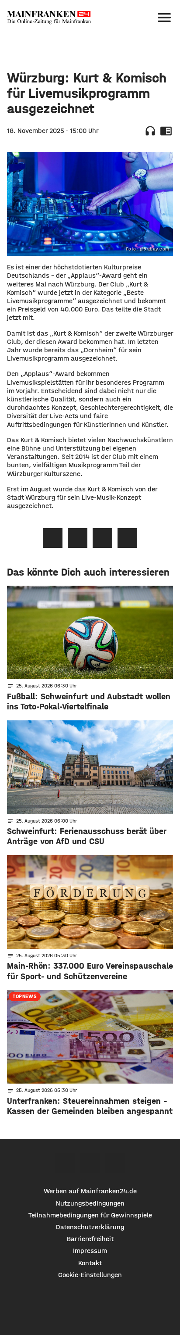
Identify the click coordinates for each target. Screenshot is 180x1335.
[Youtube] (115, 1163)
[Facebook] (65, 1163)
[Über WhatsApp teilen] (102, 538)
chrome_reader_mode (166, 131)
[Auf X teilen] (77, 538)
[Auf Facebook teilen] (52, 538)
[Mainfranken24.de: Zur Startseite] (49, 17)
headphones (150, 131)
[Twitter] (90, 1163)
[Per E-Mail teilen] (127, 538)
